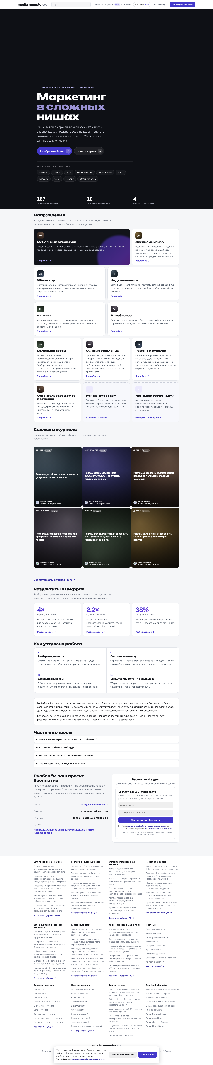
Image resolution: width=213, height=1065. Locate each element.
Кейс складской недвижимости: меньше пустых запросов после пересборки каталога (85, 942)
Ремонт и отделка (80, 1022)
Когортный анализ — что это (47, 1001)
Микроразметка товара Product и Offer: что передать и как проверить (162, 867)
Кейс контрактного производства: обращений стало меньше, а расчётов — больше (86, 932)
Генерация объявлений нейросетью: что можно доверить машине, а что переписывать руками (125, 949)
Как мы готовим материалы (158, 993)
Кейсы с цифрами (80, 925)
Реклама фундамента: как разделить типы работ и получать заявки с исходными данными (86, 886)
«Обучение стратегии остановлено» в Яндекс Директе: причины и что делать (125, 1028)
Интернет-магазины (155, 945)
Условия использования (157, 997)
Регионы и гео (152, 941)
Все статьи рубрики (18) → (84, 976)
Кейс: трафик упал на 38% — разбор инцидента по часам (125, 1010)
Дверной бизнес (79, 993)
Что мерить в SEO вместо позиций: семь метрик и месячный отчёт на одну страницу (50, 971)
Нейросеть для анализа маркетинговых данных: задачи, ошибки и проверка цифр (48, 954)
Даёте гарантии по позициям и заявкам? (62, 763)
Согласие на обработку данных (160, 1005)
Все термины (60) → (43, 1027)
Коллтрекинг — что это (44, 1014)
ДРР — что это (40, 989)
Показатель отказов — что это (48, 1018)
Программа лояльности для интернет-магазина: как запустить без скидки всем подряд (49, 944)
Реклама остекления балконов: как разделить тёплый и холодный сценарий (87, 876)
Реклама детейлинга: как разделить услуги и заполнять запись (87, 867)
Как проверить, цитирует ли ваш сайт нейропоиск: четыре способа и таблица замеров (125, 958)
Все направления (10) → (82, 1031)
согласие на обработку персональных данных (147, 826)
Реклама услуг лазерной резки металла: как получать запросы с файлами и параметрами (49, 898)
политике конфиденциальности (88, 1059)
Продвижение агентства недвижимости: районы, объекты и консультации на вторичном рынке (50, 879)
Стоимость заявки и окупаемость (161, 957)
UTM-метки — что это (44, 1005)
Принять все (147, 1054)
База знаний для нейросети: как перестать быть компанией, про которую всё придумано (160, 876)
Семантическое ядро (155, 929)
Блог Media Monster (156, 985)
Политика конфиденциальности (160, 1001)
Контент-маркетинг (155, 961)
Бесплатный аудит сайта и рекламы (162, 989)
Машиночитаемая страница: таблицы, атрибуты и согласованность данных (159, 886)
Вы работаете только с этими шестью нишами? (66, 755)
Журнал (112, 4)
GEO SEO (142, 4)
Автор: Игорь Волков (155, 1026)
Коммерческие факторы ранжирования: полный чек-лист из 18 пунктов (125, 1018)
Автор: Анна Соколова (156, 1018)
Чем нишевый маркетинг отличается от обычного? (68, 739)
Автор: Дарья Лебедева (157, 1022)
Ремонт (70, 179)
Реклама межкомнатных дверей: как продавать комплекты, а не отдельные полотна (87, 905)
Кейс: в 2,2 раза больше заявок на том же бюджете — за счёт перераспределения (124, 1002)
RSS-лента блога (154, 1010)
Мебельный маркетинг (82, 989)
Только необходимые (123, 1054)
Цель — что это (41, 1010)
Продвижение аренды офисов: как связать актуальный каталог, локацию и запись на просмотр (49, 908)
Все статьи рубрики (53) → (47, 915)
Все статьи (46, 1051)
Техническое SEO (154, 949)
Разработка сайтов (156, 862)
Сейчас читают (117, 985)
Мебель (43, 172)
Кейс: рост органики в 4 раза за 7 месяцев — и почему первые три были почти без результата (124, 992)
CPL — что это (40, 993)
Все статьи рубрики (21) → (159, 913)
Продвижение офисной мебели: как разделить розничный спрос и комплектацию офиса (50, 888)
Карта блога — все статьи (121, 1035)
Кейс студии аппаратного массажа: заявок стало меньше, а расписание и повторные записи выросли (87, 961)
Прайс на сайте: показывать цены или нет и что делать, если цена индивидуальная (161, 905)
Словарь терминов (44, 985)
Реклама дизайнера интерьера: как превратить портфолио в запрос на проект (125, 881)
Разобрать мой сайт (54, 151)
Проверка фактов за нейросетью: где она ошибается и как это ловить (87, 969)
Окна (57, 179)
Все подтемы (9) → (155, 966)
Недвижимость (84, 172)
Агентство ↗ (161, 4)
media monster (32, 4)
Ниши (97, 4)
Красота (43, 179)
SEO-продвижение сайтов (48, 862)
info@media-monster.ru (94, 804)
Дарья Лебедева (164, 1051)
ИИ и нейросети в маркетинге (124, 925)
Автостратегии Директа (157, 937)
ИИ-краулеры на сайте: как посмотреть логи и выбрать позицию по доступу (158, 895)
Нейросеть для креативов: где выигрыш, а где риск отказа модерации (122, 910)
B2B (69, 172)
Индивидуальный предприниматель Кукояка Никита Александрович (64, 831)
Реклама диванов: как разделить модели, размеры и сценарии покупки (86, 895)
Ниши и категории (80, 985)
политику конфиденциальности (159, 828)
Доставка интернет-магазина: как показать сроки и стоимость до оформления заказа (49, 934)
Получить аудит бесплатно (146, 820)
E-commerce (105, 172)
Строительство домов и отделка (86, 1026)
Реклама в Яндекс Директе (85, 862)
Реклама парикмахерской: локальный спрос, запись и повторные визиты (121, 901)
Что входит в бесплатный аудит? (58, 747)
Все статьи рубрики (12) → (122, 918)
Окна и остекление (80, 1018)
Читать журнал (89, 151)
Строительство (88, 179)
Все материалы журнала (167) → (54, 579)
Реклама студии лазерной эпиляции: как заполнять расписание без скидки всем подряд (125, 891)
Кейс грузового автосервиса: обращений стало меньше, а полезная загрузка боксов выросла (87, 951)
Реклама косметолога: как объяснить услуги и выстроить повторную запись (123, 871)
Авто (120, 172)
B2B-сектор (77, 997)
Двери (57, 172)
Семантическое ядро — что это (48, 1022)
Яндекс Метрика (153, 933)
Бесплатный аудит (183, 4)
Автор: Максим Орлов (156, 1014)
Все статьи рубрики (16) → (122, 976)
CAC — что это (40, 997)
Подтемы (151, 925)
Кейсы (127, 4)
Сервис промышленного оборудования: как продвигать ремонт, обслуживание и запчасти (49, 869)
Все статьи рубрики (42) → (84, 913)
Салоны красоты (79, 1014)
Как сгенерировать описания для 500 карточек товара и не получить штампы (125, 968)
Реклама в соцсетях (155, 953)
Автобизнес (77, 1010)
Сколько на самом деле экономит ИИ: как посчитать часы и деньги (49, 962)
